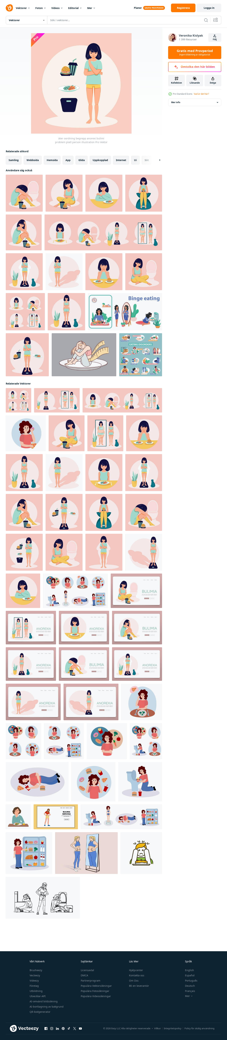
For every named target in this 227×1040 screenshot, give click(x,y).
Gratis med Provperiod (195, 52)
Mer (89, 8)
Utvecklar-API (38, 996)
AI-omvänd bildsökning (44, 1001)
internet (121, 160)
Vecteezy (35, 975)
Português (191, 980)
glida (81, 160)
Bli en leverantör (139, 985)
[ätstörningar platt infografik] (140, 354)
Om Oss (134, 980)
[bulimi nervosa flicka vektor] (56, 816)
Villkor (157, 1028)
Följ (215, 39)
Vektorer (21, 8)
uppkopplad (100, 160)
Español (190, 975)
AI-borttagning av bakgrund (47, 1006)
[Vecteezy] (9, 7)
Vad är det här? (201, 93)
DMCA (84, 975)
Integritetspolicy (172, 1028)
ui (135, 160)
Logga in (209, 8)
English (189, 970)
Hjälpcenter (136, 970)
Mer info (175, 102)
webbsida (33, 160)
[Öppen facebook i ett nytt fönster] (46, 1028)
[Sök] (206, 20)
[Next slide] (156, 160)
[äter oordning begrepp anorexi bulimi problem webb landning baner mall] (136, 591)
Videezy (34, 980)
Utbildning (36, 991)
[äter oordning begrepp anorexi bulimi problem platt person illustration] (143, 193)
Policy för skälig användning (199, 1028)
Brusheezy (36, 970)
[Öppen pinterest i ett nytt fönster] (63, 1028)
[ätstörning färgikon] (141, 853)
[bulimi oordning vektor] (43, 898)
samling (14, 160)
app (68, 160)
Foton (39, 8)
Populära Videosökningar (96, 996)
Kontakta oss (136, 975)
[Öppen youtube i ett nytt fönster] (80, 1028)
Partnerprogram (90, 980)
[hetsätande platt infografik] (125, 311)
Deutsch (190, 985)
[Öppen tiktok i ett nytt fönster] (68, 1028)
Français (190, 991)
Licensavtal (87, 970)
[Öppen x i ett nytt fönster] (74, 1028)
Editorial (73, 8)
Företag (34, 985)
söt (147, 160)
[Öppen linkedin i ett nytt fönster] (57, 1028)
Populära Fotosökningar (95, 991)
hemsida (52, 160)
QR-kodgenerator (40, 1011)
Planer (138, 8)
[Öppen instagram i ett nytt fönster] (51, 1028)
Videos (55, 8)
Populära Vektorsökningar (96, 985)
